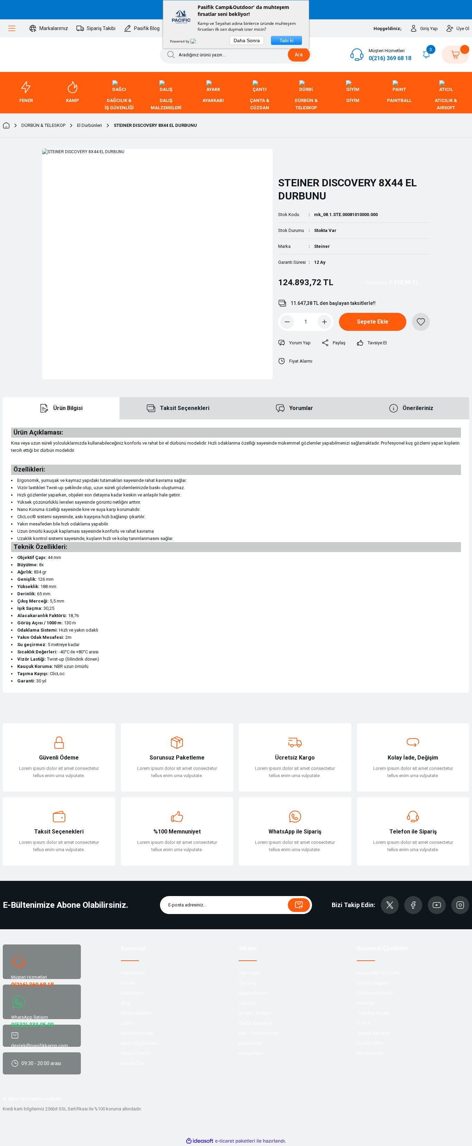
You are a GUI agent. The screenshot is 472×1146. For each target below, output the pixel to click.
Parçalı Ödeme (135, 1053)
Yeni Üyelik (249, 973)
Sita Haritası (133, 1063)
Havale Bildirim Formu (378, 973)
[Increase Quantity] (324, 322)
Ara (299, 54)
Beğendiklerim (253, 993)
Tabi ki (286, 40)
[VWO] (197, 41)
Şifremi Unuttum (255, 1013)
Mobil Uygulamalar (139, 1043)
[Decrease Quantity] (287, 322)
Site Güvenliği (370, 1053)
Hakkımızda (133, 973)
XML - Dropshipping (259, 1033)
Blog (125, 1003)
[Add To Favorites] (421, 322)
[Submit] (299, 905)
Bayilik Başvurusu (256, 1023)
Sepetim (247, 1003)
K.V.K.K (364, 1023)
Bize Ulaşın (132, 993)
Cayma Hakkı (370, 1043)
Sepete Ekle (372, 321)
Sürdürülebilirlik (136, 1013)
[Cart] (455, 55)
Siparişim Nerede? (375, 993)
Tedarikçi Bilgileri (373, 1013)
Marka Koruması (137, 1033)
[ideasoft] (200, 1141)
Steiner (322, 246)
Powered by (180, 41)
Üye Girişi (248, 983)
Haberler (365, 1003)
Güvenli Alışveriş (373, 1033)
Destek (128, 983)
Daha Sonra (247, 40)
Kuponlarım (250, 1043)
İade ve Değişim (373, 983)
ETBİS (127, 1023)
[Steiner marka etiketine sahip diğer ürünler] (296, 160)
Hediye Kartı (251, 1053)
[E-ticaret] (235, 1141)
